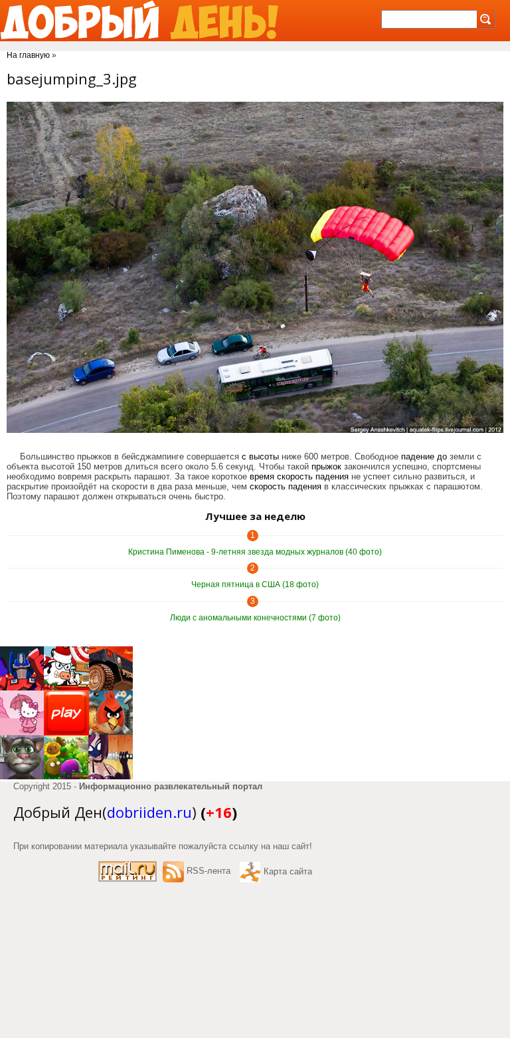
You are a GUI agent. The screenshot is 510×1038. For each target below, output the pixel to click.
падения (332, 476)
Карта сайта (288, 871)
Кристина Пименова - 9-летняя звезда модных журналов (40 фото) (255, 552)
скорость (295, 476)
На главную (28, 55)
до (442, 456)
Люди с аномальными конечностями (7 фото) (255, 618)
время (262, 476)
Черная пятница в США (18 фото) (255, 584)
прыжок (326, 466)
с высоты (260, 456)
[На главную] (139, 20)
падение (417, 456)
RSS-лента (208, 871)
